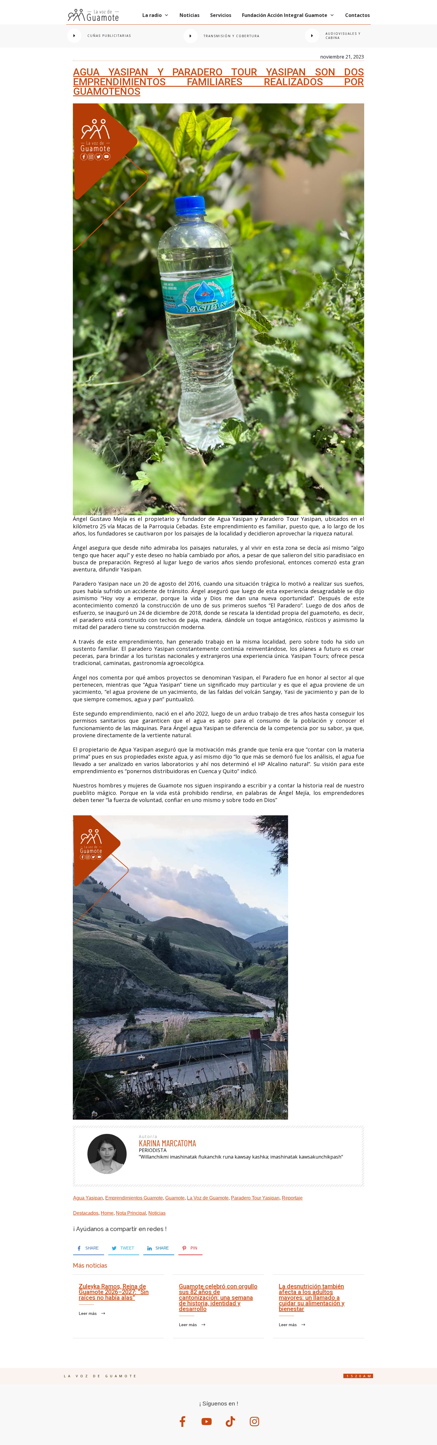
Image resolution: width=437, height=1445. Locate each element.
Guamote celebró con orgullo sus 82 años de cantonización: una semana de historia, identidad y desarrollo (218, 1306)
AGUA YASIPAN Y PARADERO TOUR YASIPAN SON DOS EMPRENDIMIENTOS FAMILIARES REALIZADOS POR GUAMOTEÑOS (218, 81)
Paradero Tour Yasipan (255, 1197)
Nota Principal (131, 1213)
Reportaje (292, 1197)
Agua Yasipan (88, 1197)
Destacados (85, 1213)
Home (107, 1213)
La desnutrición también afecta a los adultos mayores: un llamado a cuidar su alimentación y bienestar (318, 1306)
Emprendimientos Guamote (134, 1197)
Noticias (157, 1213)
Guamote (175, 1197)
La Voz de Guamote (208, 1197)
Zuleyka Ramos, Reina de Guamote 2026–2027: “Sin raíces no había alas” (118, 1306)
